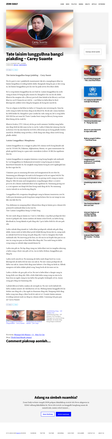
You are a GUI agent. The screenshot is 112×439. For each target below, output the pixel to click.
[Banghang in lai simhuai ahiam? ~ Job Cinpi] (35, 315)
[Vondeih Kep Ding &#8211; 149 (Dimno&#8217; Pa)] (57, 316)
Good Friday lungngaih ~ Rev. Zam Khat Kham (92, 79)
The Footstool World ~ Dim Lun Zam (92, 204)
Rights (18, 433)
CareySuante (23, 65)
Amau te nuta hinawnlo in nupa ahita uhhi (92, 130)
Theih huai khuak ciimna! (21, 337)
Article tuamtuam (63, 414)
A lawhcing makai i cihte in (93, 183)
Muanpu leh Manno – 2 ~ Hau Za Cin (29, 335)
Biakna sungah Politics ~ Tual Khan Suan (92, 139)
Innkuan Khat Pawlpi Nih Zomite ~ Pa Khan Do (92, 237)
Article (16, 65)
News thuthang (48, 414)
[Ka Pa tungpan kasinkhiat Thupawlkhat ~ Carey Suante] (15, 315)
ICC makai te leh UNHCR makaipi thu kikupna (93, 101)
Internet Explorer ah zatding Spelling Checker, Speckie (91, 214)
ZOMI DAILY (12, 3)
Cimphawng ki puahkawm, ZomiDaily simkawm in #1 (92, 161)
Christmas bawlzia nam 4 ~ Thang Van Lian (92, 122)
